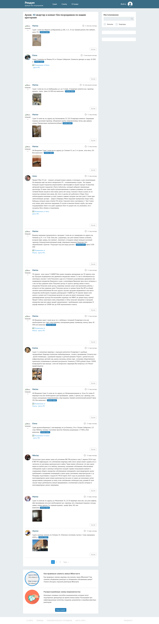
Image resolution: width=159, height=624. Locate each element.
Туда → (66, 562)
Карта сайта (80, 620)
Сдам (54, 4)
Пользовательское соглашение (59, 620)
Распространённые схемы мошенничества (62, 592)
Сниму (64, 4)
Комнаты (110, 24)
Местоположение (111, 15)
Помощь (39, 620)
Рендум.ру (128, 620)
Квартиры (122, 24)
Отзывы (75, 4)
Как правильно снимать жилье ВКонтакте (62, 573)
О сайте (30, 620)
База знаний (60, 610)
